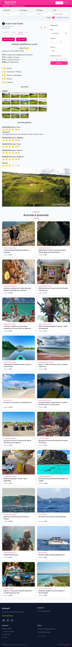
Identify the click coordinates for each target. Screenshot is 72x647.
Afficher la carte (63, 17)
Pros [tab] (26, 32)
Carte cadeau (8, 628)
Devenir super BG (9, 631)
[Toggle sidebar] (3, 3)
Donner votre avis (8, 39)
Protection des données (44, 632)
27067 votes (6, 6)
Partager (22, 39)
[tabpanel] (24, 100)
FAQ (5, 637)
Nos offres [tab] (6, 32)
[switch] (53, 17)
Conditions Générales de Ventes (46, 629)
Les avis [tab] (20, 32)
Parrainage (7, 634)
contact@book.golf (45, 611)
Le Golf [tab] (13, 32)
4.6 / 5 (23, 48)
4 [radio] (65, 59)
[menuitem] (66, 3)
